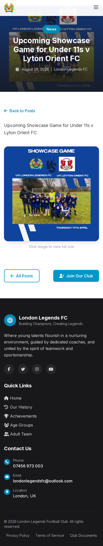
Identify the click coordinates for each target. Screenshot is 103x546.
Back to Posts (22, 110)
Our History (21, 407)
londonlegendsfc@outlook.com (42, 480)
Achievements (23, 416)
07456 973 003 (28, 465)
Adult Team (21, 434)
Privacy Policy (18, 535)
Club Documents (83, 535)
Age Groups (21, 425)
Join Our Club (79, 275)
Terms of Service (50, 535)
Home (16, 398)
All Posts (24, 275)
